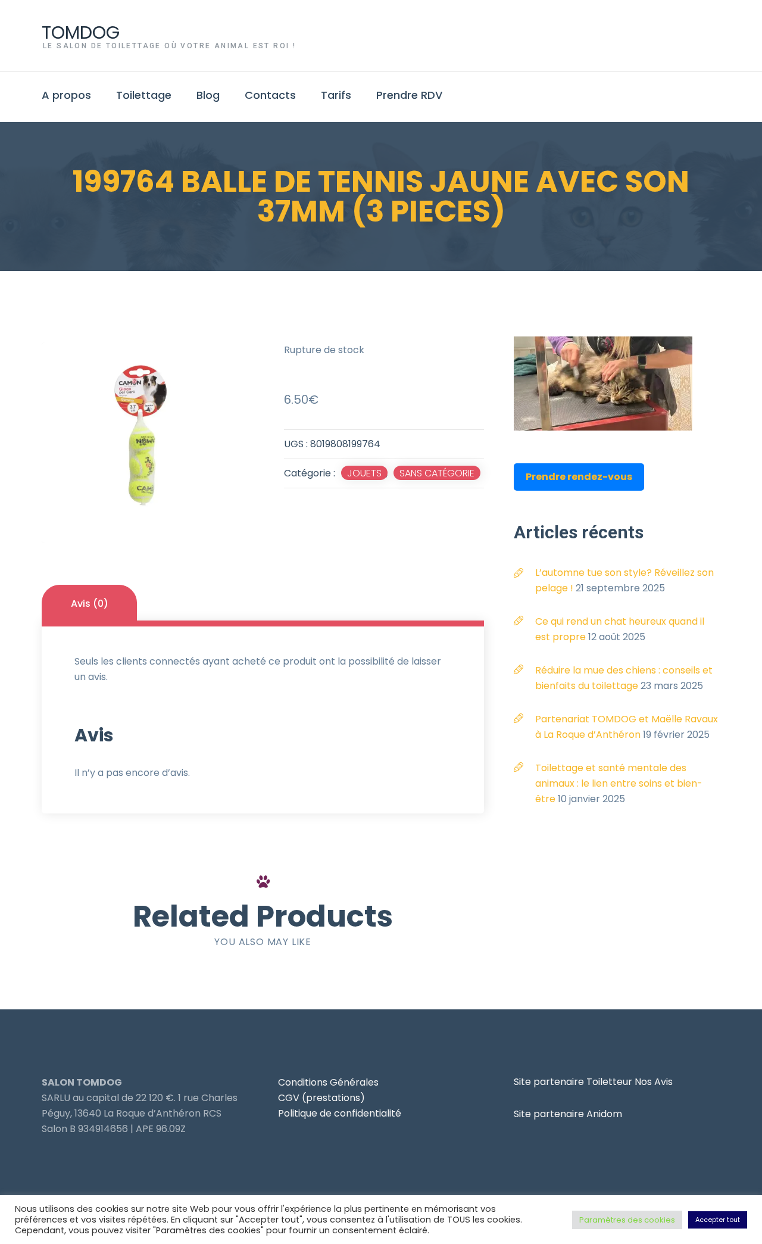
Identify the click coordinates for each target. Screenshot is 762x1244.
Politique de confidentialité (339, 1113)
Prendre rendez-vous (579, 477)
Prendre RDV (409, 95)
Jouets (364, 473)
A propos (66, 95)
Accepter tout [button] (717, 1219)
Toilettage (143, 95)
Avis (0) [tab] (89, 603)
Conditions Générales (328, 1082)
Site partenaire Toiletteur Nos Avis (593, 1082)
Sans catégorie (436, 473)
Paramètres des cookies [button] (627, 1220)
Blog (208, 95)
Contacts (270, 95)
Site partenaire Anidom (568, 1114)
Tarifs (336, 95)
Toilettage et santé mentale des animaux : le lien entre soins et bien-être (618, 783)
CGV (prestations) (321, 1098)
